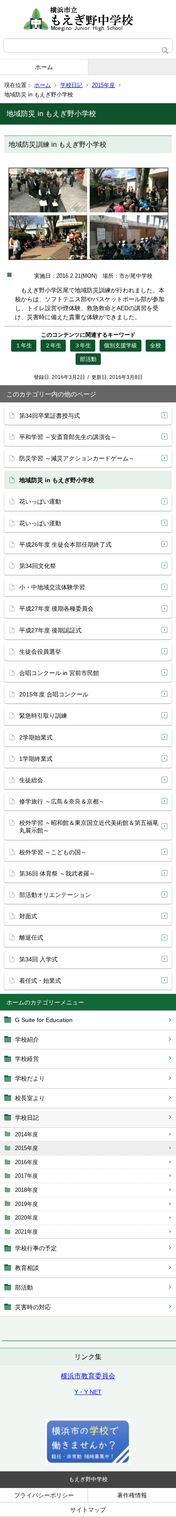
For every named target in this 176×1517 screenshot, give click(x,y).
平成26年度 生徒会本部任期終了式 (65, 544)
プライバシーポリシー (44, 1495)
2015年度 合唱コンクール (53, 694)
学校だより (30, 1078)
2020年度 (26, 1217)
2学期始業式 (36, 737)
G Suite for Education (44, 1019)
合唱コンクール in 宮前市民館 (59, 673)
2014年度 (26, 1134)
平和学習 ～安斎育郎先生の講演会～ (68, 437)
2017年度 (26, 1176)
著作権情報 (132, 1495)
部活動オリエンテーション (55, 894)
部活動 (24, 1287)
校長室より (30, 1098)
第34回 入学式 (38, 959)
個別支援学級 (120, 345)
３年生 (82, 345)
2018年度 (26, 1190)
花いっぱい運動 (40, 501)
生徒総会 (31, 780)
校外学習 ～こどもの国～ (53, 852)
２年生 (53, 345)
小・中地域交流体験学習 (52, 587)
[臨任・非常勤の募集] (88, 1462)
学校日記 (71, 85)
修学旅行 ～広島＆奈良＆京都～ (62, 801)
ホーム (44, 67)
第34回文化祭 (37, 565)
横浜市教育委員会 (88, 1376)
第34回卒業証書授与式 (49, 415)
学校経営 (27, 1058)
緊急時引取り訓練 (43, 715)
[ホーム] (88, 19)
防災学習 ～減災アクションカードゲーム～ (77, 458)
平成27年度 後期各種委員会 (56, 608)
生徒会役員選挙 (40, 651)
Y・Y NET (88, 1392)
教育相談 (27, 1267)
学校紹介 (27, 1039)
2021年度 (26, 1232)
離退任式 (31, 937)
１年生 (23, 345)
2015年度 (103, 85)
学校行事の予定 (36, 1248)
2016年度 (26, 1162)
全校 (155, 345)
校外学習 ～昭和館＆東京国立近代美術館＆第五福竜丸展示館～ (88, 826)
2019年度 (26, 1204)
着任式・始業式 (40, 980)
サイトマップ (88, 1509)
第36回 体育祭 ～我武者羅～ (57, 873)
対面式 (28, 916)
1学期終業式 (36, 758)
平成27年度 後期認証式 (50, 630)
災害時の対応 (33, 1307)
